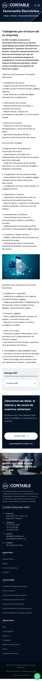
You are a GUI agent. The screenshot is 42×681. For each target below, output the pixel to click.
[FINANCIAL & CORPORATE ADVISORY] (15, 5)
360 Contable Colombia (14, 545)
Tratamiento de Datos (29, 671)
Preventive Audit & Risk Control (14, 600)
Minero (5, 649)
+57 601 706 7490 (12, 525)
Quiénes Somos (8, 559)
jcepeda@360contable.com (21, 443)
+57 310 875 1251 (12, 530)
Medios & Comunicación (11, 644)
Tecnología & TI (8, 631)
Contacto (6, 572)
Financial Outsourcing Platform (13, 604)
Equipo (5, 563)
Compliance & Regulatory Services (15, 586)
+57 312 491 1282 (12, 527)
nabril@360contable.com (15, 536)
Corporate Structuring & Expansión (15, 595)
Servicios (6, 636)
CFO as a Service (9, 591)
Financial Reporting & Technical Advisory (17, 608)
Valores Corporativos (10, 568)
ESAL (4, 627)
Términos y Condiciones (21, 675)
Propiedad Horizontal (10, 653)
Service (14, 16)
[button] (37, 676)
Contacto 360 (19, 436)
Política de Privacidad (13, 671)
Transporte (6, 640)
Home (6, 16)
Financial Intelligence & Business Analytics (17, 613)
